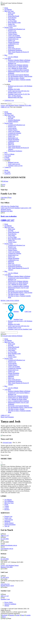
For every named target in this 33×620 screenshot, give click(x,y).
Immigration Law (13, 138)
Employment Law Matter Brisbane (18, 66)
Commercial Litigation (14, 37)
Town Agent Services (14, 48)
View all (6, 526)
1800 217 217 (5, 535)
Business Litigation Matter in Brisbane (19, 60)
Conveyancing (12, 32)
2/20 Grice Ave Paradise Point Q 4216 (7, 584)
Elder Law (11, 47)
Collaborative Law (13, 43)
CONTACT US (9, 100)
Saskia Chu (11, 24)
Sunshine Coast (19, 208)
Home (6, 8)
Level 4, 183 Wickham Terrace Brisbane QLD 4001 (10, 566)
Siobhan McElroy (13, 121)
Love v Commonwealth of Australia (18, 70)
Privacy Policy (8, 602)
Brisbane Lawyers (13, 162)
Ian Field (10, 14)
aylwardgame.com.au (7, 548)
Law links (7, 159)
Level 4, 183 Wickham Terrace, (16, 105)
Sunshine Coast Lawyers (19, 95)
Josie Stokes (11, 19)
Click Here (4, 197)
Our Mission (8, 9)
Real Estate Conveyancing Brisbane (18, 74)
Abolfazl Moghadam (14, 120)
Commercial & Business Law (16, 29)
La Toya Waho (12, 21)
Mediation (11, 45)
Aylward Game (7, 442)
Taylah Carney (12, 26)
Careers (6, 508)
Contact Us (7, 167)
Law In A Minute (13, 57)
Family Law (11, 40)
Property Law (12, 30)
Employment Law (13, 39)
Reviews (6, 509)
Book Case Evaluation (7, 417)
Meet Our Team (9, 11)
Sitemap (6, 605)
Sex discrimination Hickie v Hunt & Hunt (20, 76)
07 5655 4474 (5, 577)
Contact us (7, 173)
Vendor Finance (12, 34)
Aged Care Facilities (14, 35)
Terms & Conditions (10, 604)
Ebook (6, 170)
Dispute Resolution (13, 42)
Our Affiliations (8, 501)
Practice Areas (8, 27)
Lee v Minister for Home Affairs (17, 68)
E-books (6, 157)
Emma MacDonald (13, 16)
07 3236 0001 (5, 539)
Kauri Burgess (12, 17)
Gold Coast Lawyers (18, 91)
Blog (5, 55)
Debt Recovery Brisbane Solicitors (18, 65)
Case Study (7, 58)
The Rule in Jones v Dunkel (16, 78)
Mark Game (11, 13)
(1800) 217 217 (5, 107)
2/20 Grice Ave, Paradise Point (10, 207)
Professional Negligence (15, 50)
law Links (7, 172)
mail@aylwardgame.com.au (9, 545)
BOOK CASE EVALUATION (10, 300)
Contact (6, 506)
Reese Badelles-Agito (14, 22)
